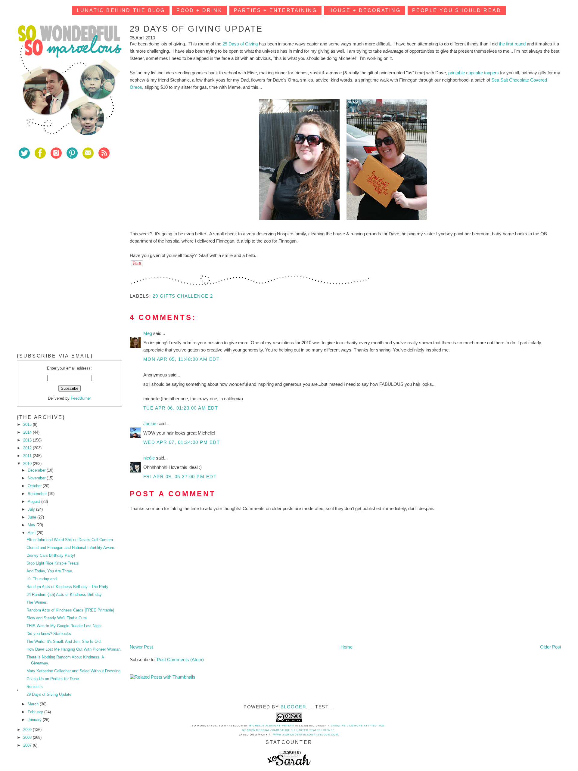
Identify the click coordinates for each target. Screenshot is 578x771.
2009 (28, 729)
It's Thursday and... (43, 579)
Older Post (550, 646)
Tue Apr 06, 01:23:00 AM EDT (180, 407)
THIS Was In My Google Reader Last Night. (64, 626)
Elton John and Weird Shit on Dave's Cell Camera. (70, 539)
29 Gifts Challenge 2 (183, 296)
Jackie (150, 423)
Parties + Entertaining (275, 10)
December (37, 470)
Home (346, 646)
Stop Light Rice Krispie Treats (52, 563)
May (32, 525)
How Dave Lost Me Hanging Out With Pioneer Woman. (74, 649)
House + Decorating (364, 10)
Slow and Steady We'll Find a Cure (56, 618)
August (34, 501)
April (32, 533)
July (32, 509)
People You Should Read (456, 10)
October (35, 486)
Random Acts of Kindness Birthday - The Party (67, 586)
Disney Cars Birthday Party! (50, 555)
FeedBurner (81, 398)
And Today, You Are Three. (49, 571)
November (37, 478)
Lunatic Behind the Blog (121, 10)
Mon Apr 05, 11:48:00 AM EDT (181, 359)
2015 (28, 424)
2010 (28, 463)
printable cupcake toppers (473, 72)
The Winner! (37, 602)
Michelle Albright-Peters (271, 725)
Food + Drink (199, 10)
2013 (28, 440)
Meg (148, 333)
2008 (28, 737)
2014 (28, 432)
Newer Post (141, 646)
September (38, 493)
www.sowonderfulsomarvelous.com (305, 734)
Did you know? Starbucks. (49, 633)
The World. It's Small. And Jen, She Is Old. (64, 641)
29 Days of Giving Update (48, 694)
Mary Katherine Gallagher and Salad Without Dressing (73, 671)
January (35, 719)
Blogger (293, 706)
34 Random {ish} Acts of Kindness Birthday (64, 594)
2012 (28, 448)
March (34, 704)
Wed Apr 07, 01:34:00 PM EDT (181, 442)
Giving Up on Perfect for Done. (53, 679)
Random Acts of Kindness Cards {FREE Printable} (70, 610)
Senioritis (34, 686)
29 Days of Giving (240, 43)
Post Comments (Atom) (180, 659)
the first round (512, 43)
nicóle (149, 457)
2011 (28, 456)
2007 (28, 745)
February (36, 712)
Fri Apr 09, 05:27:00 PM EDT (180, 476)
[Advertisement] (62, 207)
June (32, 517)
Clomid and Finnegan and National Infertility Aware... (72, 547)
